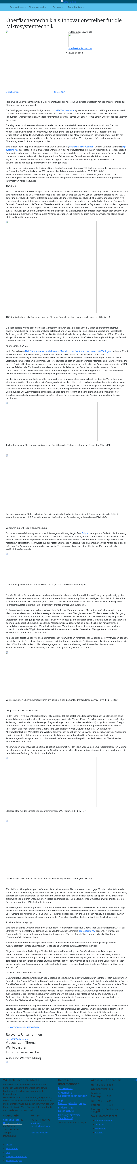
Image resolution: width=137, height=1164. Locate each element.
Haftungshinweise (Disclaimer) (69, 1116)
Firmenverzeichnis (38, 7)
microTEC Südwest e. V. (62, 110)
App (8, 1152)
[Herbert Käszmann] (73, 40)
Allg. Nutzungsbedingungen (72, 1101)
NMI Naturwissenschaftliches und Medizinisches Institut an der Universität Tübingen (68, 351)
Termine (99, 1124)
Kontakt (99, 1132)
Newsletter (100, 1128)
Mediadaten (12, 1148)
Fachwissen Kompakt (16, 1156)
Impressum (65, 1088)
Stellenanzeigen (14, 1160)
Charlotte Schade (12, 1119)
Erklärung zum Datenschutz (67, 1109)
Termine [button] (56, 7)
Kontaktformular (39, 1132)
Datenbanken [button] (75, 7)
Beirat (9, 1144)
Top (135, 1079)
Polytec (85, 533)
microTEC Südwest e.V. (17, 1039)
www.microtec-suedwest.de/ (24, 1026)
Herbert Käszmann (80, 48)
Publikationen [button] (16, 7)
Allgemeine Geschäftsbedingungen (72, 1094)
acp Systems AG (87, 930)
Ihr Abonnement (103, 1120)
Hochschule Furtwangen (81, 146)
